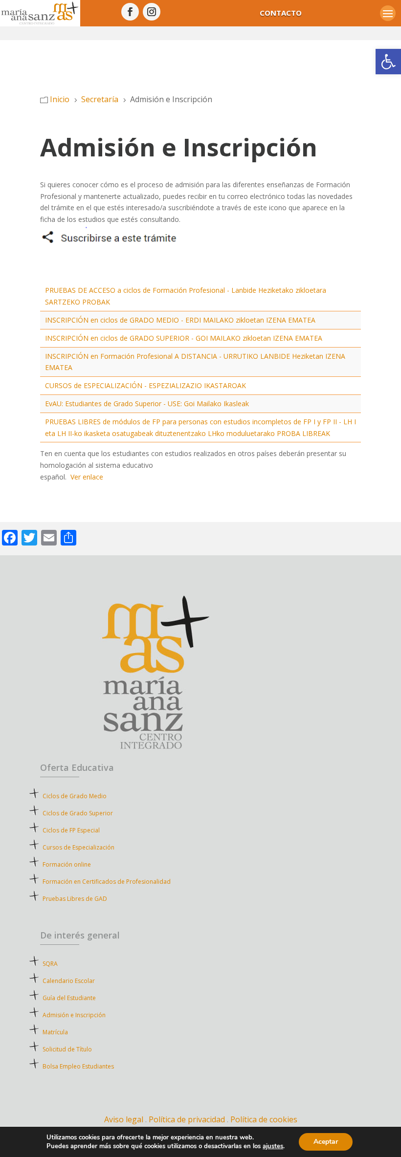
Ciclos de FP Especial (71, 830)
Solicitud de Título (67, 1049)
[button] (388, 61)
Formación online (67, 864)
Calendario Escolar (69, 981)
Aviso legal (123, 1119)
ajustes (273, 1146)
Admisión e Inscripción (74, 1015)
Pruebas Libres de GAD (75, 899)
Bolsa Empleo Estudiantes (78, 1066)
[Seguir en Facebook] (130, 12)
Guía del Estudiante (69, 998)
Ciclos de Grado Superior (78, 813)
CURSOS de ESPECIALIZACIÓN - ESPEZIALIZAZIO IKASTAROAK (145, 385)
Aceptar (325, 1141)
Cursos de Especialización (78, 847)
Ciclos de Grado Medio (75, 796)
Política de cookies (263, 1119)
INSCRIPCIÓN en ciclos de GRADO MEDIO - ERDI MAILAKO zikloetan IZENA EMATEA (180, 320)
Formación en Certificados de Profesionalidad (107, 881)
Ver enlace (86, 476)
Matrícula (73, 1032)
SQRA (64, 964)
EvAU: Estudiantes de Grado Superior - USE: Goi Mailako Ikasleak (147, 403)
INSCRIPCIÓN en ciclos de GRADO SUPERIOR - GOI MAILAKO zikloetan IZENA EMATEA (183, 338)
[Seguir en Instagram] (151, 12)
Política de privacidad (188, 1119)
